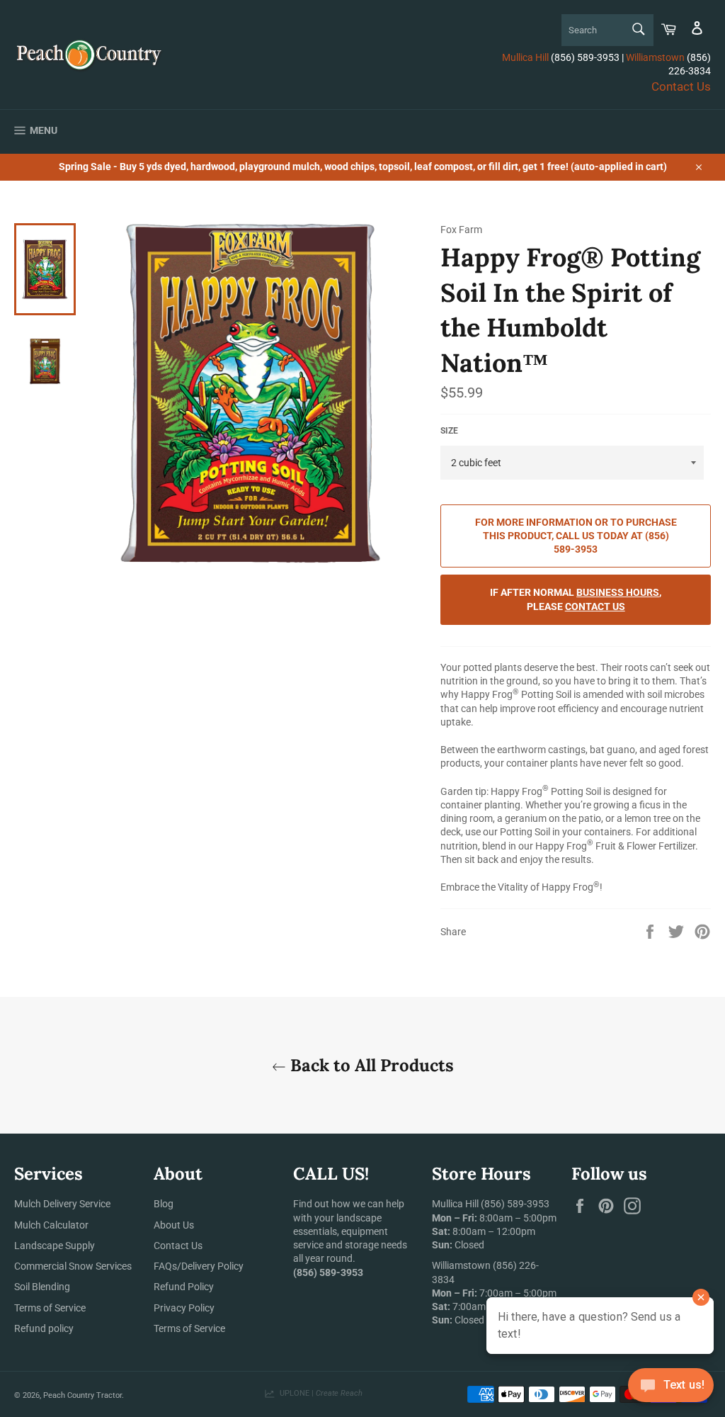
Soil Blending (42, 1286)
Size (449, 431)
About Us (174, 1225)
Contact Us (681, 86)
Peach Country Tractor (82, 1395)
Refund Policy (184, 1286)
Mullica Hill (525, 57)
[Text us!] (671, 1388)
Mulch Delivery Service (62, 1203)
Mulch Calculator (51, 1225)
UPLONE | (318, 1393)
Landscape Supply (54, 1245)
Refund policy (44, 1328)
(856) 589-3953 (515, 1203)
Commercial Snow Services (73, 1266)
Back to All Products (370, 1065)
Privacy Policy (184, 1308)
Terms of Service (50, 1308)
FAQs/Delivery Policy (199, 1266)
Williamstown (655, 57)
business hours (617, 592)
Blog (163, 1203)
